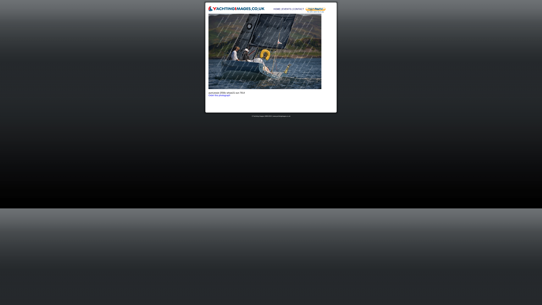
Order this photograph (219, 95)
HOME (277, 9)
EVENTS (286, 9)
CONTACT (298, 9)
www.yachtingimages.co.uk (281, 116)
